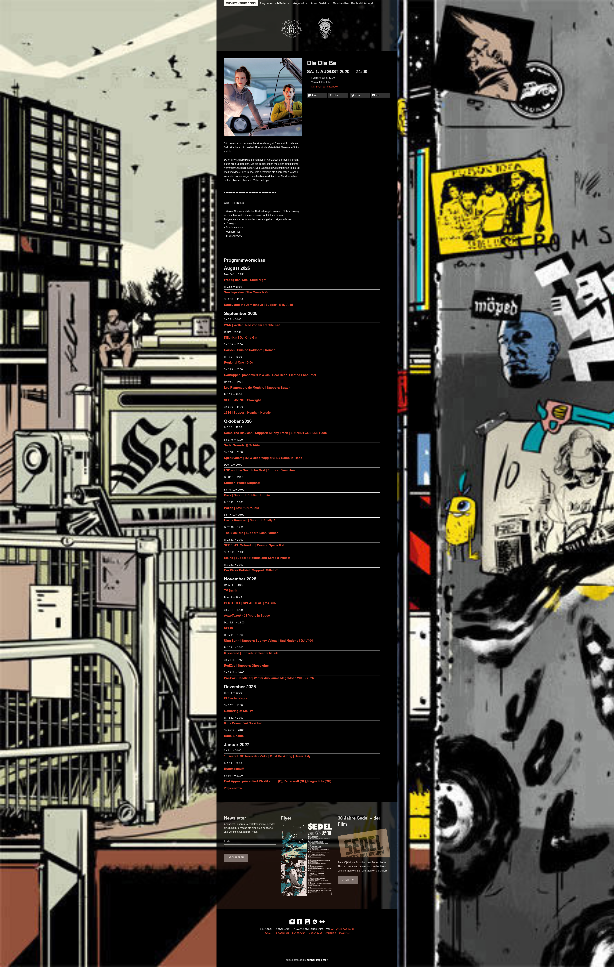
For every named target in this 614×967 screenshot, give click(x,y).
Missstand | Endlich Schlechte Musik (251, 653)
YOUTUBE (330, 933)
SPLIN (228, 628)
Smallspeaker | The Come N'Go (247, 292)
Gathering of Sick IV (238, 711)
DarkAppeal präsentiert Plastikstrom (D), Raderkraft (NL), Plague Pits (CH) (277, 781)
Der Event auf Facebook (324, 87)
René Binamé (234, 735)
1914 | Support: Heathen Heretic (247, 412)
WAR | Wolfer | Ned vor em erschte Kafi (252, 325)
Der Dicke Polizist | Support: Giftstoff (251, 570)
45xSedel (280, 4)
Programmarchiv (233, 788)
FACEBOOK (298, 933)
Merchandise (341, 3)
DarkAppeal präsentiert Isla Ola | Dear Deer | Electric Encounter (270, 375)
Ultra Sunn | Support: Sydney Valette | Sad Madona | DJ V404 (268, 640)
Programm (266, 3)
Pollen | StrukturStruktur (241, 508)
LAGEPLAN (282, 933)
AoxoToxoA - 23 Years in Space (247, 615)
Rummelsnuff (234, 768)
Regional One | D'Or (238, 362)
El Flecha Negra (235, 698)
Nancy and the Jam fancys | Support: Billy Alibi (258, 304)
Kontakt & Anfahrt (362, 3)
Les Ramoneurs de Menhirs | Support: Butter (257, 387)
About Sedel (318, 4)
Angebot (298, 4)
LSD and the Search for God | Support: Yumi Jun (259, 470)
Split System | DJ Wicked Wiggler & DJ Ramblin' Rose (263, 458)
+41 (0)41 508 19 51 (342, 929)
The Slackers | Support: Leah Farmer (251, 533)
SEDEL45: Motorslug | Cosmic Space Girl (254, 545)
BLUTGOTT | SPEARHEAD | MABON (250, 603)
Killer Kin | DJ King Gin (240, 337)
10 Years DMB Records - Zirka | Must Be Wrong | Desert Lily (267, 756)
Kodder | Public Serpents (242, 482)
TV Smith (230, 590)
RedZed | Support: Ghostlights (246, 665)
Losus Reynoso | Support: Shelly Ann (251, 520)
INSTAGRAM (315, 933)
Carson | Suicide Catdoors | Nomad (250, 350)
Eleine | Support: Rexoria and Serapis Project (257, 557)
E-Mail (227, 841)
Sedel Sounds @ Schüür (242, 445)
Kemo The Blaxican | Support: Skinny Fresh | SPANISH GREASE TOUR (275, 433)
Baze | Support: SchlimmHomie (247, 495)
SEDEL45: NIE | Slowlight (242, 400)
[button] (317, 95)
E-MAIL (268, 933)
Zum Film (348, 880)
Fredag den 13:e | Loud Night (245, 279)
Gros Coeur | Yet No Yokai (243, 723)
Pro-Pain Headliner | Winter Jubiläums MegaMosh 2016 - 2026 (269, 678)
